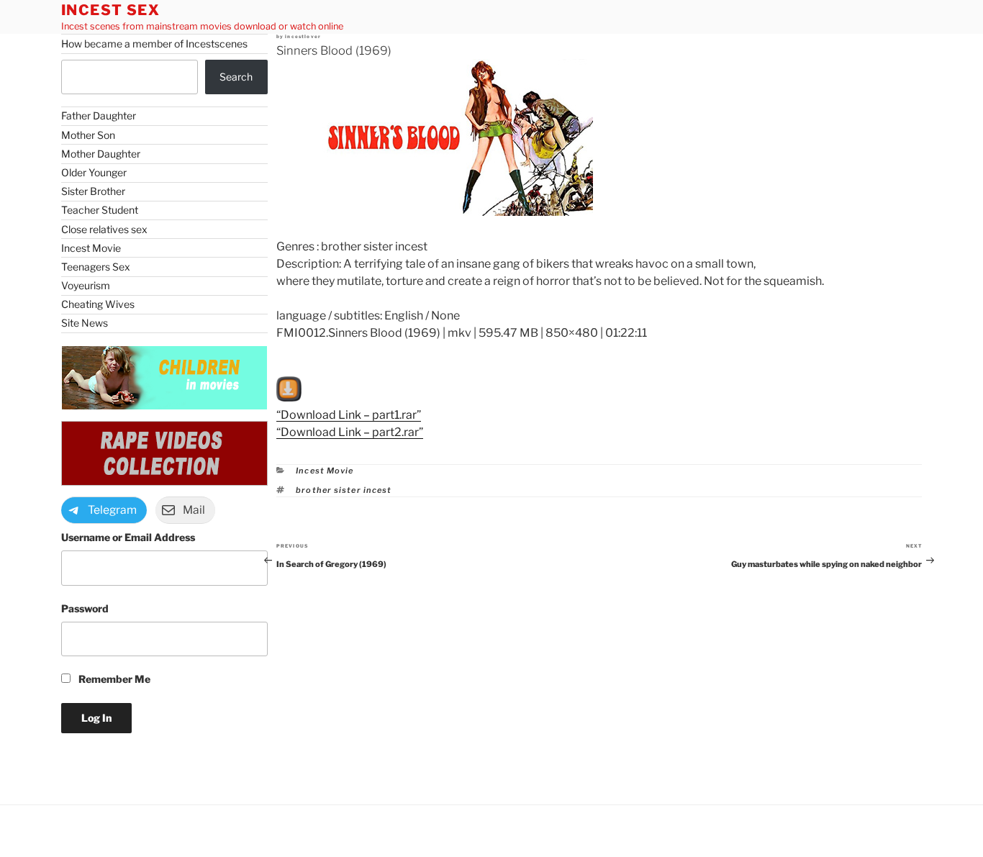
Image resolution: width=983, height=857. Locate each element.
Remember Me (113, 679)
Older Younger (94, 172)
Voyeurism (85, 285)
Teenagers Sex (95, 266)
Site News (84, 323)
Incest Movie (324, 471)
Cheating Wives (98, 304)
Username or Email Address (128, 537)
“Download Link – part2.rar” (349, 432)
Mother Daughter (100, 154)
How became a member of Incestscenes (154, 43)
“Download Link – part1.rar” (348, 415)
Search (236, 77)
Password (85, 608)
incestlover (303, 37)
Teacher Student (99, 210)
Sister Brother (93, 191)
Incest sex (110, 10)
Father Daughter (98, 115)
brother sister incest (343, 490)
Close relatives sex (104, 229)
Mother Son (88, 135)
